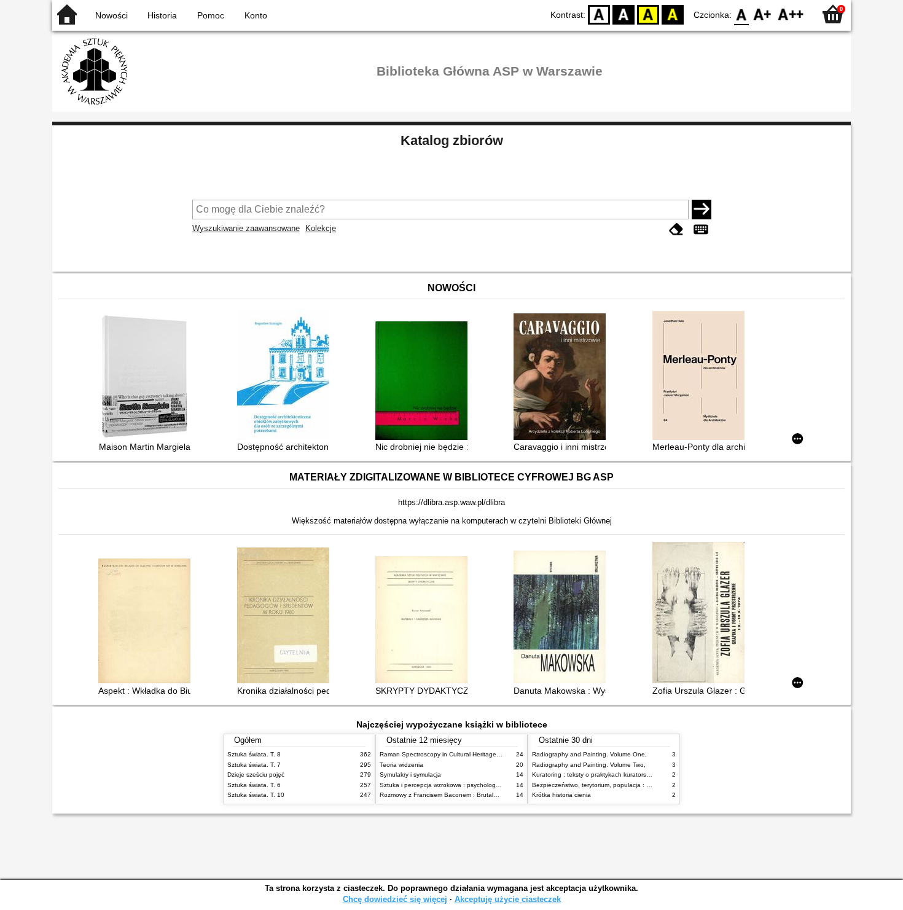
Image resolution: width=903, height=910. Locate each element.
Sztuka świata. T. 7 (254, 764)
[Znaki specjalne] (701, 229)
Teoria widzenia (401, 764)
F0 (742, 14)
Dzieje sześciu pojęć (255, 774)
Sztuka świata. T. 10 (255, 794)
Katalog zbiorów (452, 140)
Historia (162, 15)
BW (623, 14)
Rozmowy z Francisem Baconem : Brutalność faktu (451, 794)
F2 (791, 14)
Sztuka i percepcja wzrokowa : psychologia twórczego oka (462, 785)
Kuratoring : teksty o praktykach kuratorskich (594, 774)
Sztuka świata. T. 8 (254, 754)
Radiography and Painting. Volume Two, (589, 764)
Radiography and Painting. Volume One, (589, 754)
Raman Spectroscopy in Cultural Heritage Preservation (457, 754)
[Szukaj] (701, 209)
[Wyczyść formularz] (676, 229)
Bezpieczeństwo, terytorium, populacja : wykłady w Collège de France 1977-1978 (647, 785)
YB (648, 14)
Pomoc (210, 15)
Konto (255, 15)
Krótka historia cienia (561, 794)
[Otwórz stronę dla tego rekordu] (147, 377)
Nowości (111, 15)
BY (672, 14)
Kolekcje (320, 228)
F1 (762, 14)
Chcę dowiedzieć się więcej (395, 899)
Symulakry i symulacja (410, 774)
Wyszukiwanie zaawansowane (246, 228)
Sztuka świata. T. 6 (254, 785)
